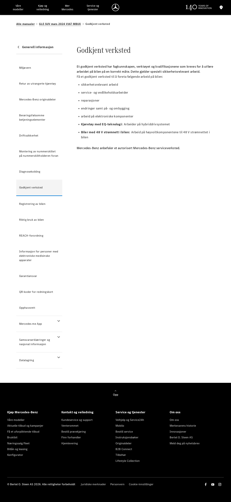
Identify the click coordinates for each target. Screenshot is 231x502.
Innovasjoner (178, 431)
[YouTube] (213, 484)
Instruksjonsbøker (127, 437)
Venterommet (70, 426)
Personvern (117, 484)
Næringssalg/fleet (18, 443)
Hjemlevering (69, 443)
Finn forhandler (71, 437)
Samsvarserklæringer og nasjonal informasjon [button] (34, 342)
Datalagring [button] (26, 360)
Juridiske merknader (93, 484)
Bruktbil (12, 437)
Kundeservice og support (77, 420)
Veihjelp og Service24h (130, 420)
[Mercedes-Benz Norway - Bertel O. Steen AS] (115, 7)
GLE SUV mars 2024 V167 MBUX (60, 24)
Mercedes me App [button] (30, 324)
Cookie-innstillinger (141, 484)
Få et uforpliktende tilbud (23, 431)
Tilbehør (121, 455)
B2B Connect (124, 449)
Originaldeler (124, 443)
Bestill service (124, 431)
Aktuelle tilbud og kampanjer (25, 426)
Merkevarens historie (183, 426)
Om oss (174, 420)
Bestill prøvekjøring (73, 431)
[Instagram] (220, 484)
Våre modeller (16, 420)
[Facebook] (206, 484)
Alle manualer (25, 24)
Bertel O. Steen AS (181, 437)
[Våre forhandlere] (221, 7)
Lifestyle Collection (128, 461)
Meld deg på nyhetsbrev (185, 443)
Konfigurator (15, 455)
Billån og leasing (17, 449)
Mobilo (120, 426)
